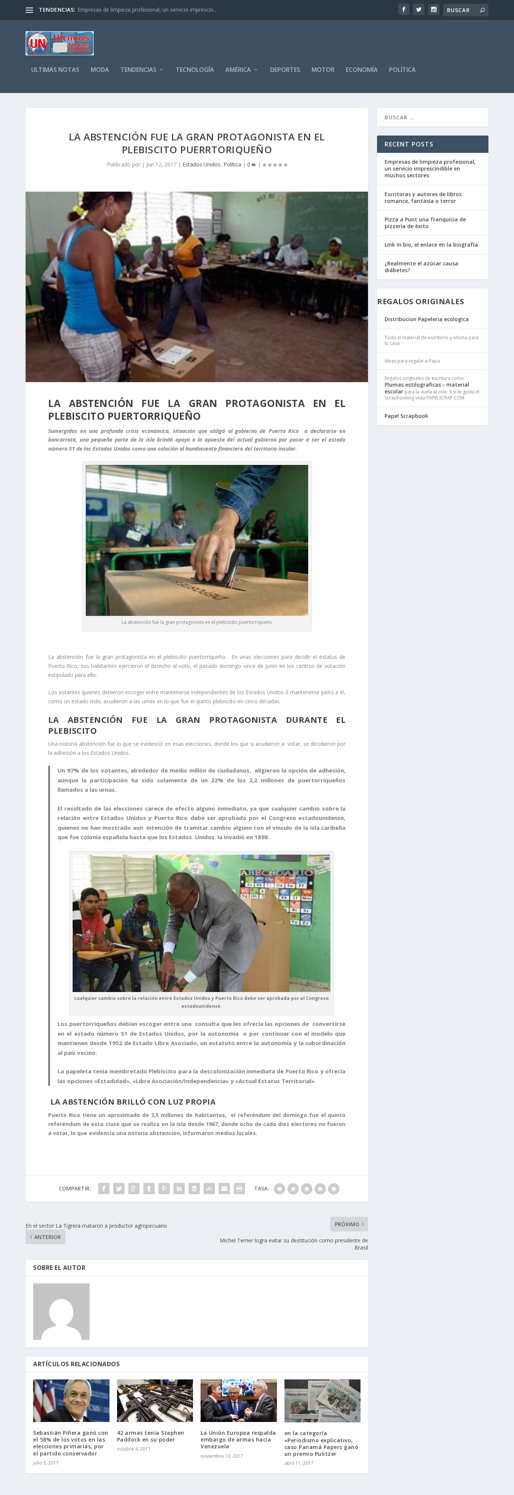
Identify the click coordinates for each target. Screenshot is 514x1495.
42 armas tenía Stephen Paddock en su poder (150, 1436)
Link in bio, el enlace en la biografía (431, 244)
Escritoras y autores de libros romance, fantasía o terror (423, 197)
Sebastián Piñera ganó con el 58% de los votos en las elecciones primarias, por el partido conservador (70, 1443)
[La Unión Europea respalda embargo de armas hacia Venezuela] (239, 1400)
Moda (100, 70)
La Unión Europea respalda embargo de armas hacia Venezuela (238, 1439)
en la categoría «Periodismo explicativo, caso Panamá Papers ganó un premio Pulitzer (321, 1443)
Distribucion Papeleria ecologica (427, 319)
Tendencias (138, 70)
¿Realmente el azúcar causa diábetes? (421, 267)
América (238, 70)
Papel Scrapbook (406, 415)
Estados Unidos (201, 164)
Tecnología (195, 70)
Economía (362, 70)
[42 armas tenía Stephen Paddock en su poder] (155, 1400)
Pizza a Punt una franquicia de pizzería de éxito (425, 223)
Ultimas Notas (55, 70)
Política (402, 70)
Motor (323, 70)
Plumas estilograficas (413, 384)
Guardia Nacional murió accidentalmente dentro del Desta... (150, 9)
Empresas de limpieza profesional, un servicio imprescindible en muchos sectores (430, 168)
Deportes (285, 70)
